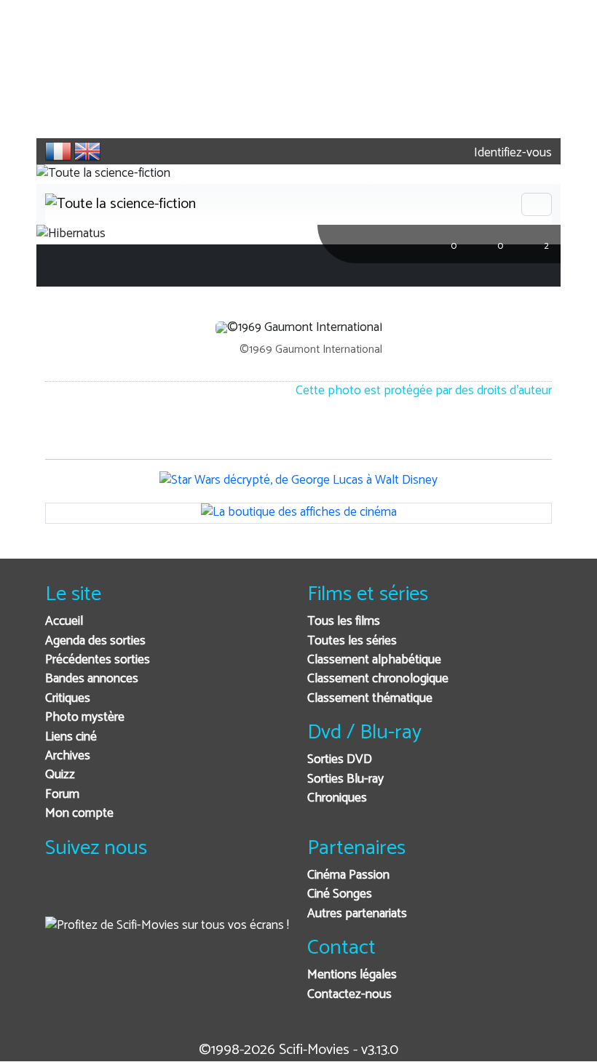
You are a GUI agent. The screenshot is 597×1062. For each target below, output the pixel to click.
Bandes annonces (91, 679)
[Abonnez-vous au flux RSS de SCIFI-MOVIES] (167, 895)
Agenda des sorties (95, 641)
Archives (67, 756)
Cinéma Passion (348, 875)
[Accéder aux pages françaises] (58, 151)
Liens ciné (71, 737)
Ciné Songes (339, 894)
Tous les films (343, 621)
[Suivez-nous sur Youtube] (131, 895)
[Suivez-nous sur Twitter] (96, 895)
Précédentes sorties (97, 660)
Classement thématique (369, 698)
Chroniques (337, 798)
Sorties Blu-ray (345, 779)
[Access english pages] (87, 151)
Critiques (67, 698)
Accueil (64, 621)
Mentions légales (352, 975)
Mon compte (79, 813)
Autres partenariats (357, 914)
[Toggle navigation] (536, 204)
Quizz (60, 775)
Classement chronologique (377, 679)
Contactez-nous (349, 994)
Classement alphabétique (374, 660)
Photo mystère (84, 717)
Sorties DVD (339, 759)
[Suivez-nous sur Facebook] (60, 895)
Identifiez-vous (511, 153)
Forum (62, 794)
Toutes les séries (352, 641)
